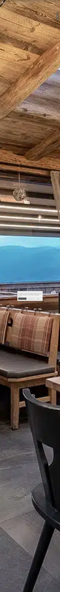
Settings (38, 298)
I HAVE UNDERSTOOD (22, 298)
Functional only (30, 298)
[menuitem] (6, 2)
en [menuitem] (7, 2)
